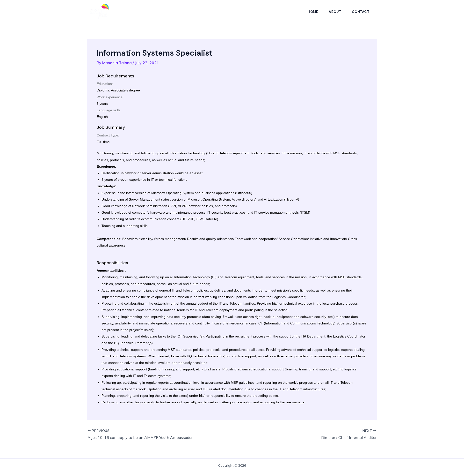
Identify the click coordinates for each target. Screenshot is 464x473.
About (335, 11)
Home (313, 11)
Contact (361, 11)
